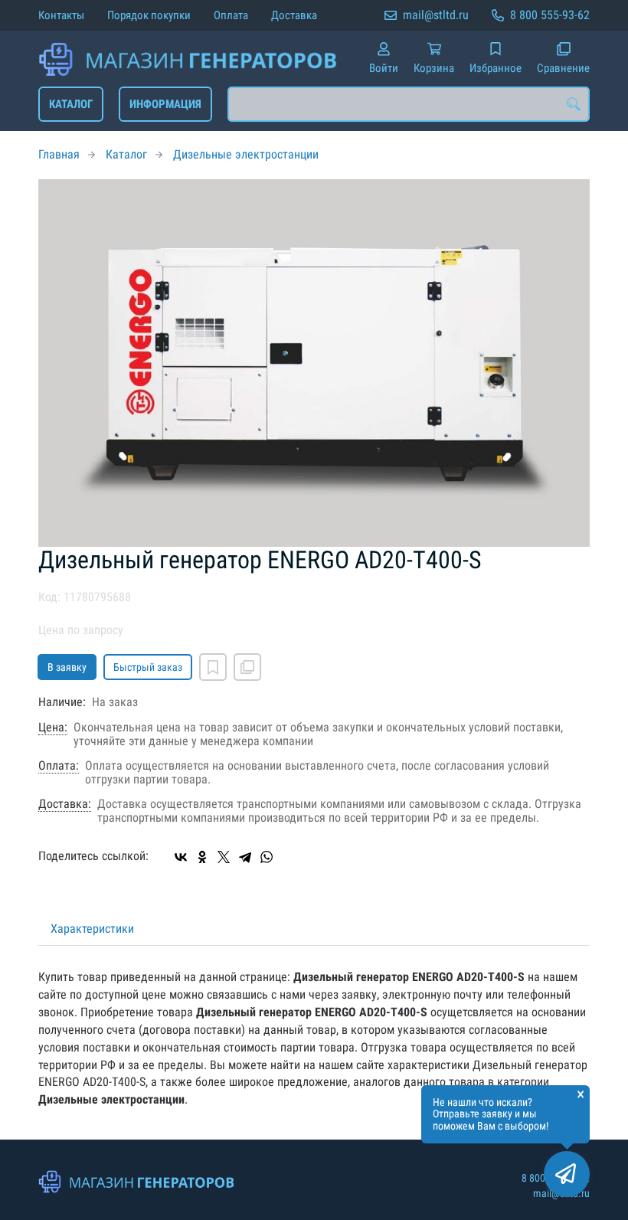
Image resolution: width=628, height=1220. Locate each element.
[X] (223, 857)
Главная (59, 154)
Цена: (52, 727)
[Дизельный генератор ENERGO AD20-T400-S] (314, 363)
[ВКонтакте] (181, 857)
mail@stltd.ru (436, 15)
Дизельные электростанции (246, 154)
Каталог (71, 104)
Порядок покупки (149, 15)
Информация (165, 104)
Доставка (294, 15)
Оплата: (58, 766)
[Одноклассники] (202, 857)
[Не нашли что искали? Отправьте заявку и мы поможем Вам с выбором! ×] (567, 1174)
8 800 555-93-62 (550, 15)
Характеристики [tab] (92, 928)
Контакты (61, 15)
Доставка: (64, 804)
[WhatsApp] (266, 857)
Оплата (231, 15)
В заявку (67, 667)
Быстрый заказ (147, 667)
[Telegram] (245, 857)
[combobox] (408, 104)
